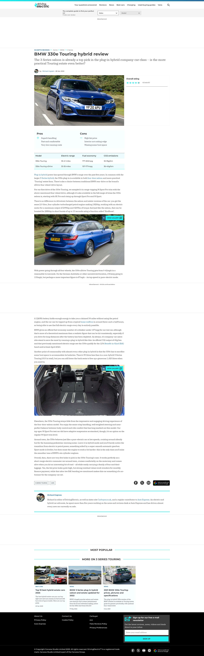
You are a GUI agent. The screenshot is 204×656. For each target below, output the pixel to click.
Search (168, 5)
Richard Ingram (48, 71)
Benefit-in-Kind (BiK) (114, 343)
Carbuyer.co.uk (104, 499)
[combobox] (98, 13)
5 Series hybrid (47, 178)
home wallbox (87, 322)
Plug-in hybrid (40, 174)
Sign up (146, 639)
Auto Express (143, 499)
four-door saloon (95, 178)
